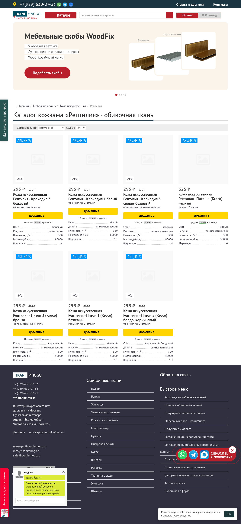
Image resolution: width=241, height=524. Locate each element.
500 (225, 235)
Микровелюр (99, 428)
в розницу (209, 15)
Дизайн (72, 226)
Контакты (220, 4)
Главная (24, 106)
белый (114, 222)
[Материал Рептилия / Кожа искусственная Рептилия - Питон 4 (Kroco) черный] (203, 159)
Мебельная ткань (44, 106)
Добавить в (37, 216)
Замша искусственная (105, 412)
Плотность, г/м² (22, 235)
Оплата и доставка (190, 4)
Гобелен (96, 460)
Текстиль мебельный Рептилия (28, 323)
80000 (59, 239)
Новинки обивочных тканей (183, 405)
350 (60, 235)
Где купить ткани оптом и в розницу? (188, 475)
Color (126, 227)
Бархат (95, 396)
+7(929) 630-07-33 (38, 4)
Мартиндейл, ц (22, 239)
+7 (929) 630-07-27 (25, 393)
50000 (224, 239)
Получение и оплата (177, 429)
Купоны (95, 436)
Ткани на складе (101, 475)
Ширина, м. (19, 243)
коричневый (55, 343)
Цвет (16, 227)
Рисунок (18, 231)
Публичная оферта (176, 491)
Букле (94, 452)
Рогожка (96, 467)
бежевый (57, 227)
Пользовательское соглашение (184, 467)
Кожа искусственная (72, 106)
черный (223, 226)
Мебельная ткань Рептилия (26, 207)
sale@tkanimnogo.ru (26, 455)
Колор (17, 343)
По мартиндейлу (78, 235)
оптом (187, 15)
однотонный (55, 231)
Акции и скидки (174, 483)
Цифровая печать (102, 444)
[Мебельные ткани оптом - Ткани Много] (47, 375)
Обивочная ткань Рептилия (81, 202)
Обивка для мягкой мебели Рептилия (141, 207)
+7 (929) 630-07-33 (25, 384)
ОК (229, 514)
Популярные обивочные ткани (184, 413)
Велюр (95, 388)
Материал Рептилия (188, 207)
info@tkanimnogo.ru (26, 451)
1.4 (61, 243)
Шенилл (96, 491)
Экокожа (96, 483)
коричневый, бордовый (159, 343)
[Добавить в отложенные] (60, 190)
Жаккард (96, 404)
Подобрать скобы (47, 72)
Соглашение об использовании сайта (189, 437)
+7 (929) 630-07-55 (25, 388)
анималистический (107, 226)
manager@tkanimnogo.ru (30, 446)
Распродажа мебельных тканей (185, 397)
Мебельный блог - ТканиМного (184, 421)
